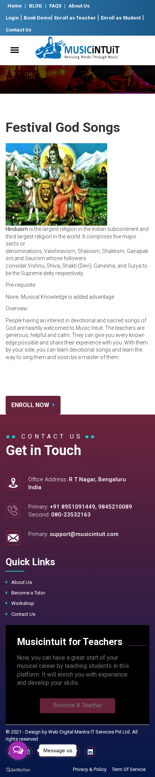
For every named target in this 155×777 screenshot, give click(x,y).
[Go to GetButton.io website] (18, 770)
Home (15, 6)
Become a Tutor (28, 593)
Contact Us (18, 30)
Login (12, 18)
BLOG (35, 6)
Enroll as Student (121, 18)
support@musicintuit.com (84, 534)
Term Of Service (129, 769)
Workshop (22, 603)
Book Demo (37, 18)
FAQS (55, 6)
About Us (79, 6)
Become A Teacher (77, 705)
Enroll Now (31, 405)
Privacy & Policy (89, 769)
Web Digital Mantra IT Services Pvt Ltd (89, 732)
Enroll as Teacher (75, 18)
